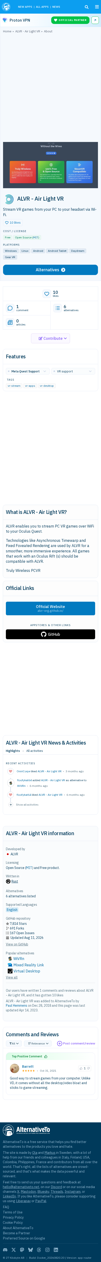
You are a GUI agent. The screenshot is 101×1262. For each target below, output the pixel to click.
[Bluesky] (30, 1249)
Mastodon (28, 1191)
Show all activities (27, 804)
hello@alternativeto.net (21, 1187)
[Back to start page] (7, 7)
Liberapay (23, 1201)
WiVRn (21, 786)
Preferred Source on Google (24, 1238)
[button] (13, 222)
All (13, 1043)
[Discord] (5, 1249)
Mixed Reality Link (28, 965)
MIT (35, 237)
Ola (34, 1152)
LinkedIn (9, 1196)
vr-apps (30, 385)
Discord (56, 1187)
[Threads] (39, 1249)
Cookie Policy (13, 1222)
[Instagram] (47, 1249)
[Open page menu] (97, 7)
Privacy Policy (13, 1217)
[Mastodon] (22, 1249)
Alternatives (47, 269)
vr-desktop (47, 385)
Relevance (38, 1043)
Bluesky (43, 1191)
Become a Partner (16, 1233)
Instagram (73, 1191)
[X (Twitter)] (13, 1249)
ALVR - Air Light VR (50, 771)
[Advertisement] (50, 88)
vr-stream (14, 385)
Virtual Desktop (26, 971)
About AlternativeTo (18, 1228)
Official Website (50, 608)
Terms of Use (13, 1212)
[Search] (86, 7)
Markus (49, 1152)
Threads (56, 1191)
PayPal (40, 1201)
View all (12, 977)
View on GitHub (17, 944)
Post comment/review (79, 1043)
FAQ (6, 1207)
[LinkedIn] (56, 1249)
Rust (15, 881)
